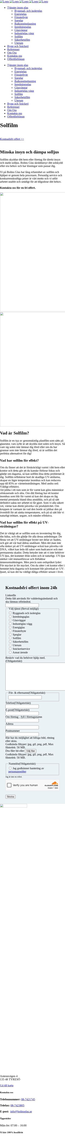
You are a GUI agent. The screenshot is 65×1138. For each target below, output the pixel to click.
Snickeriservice (21, 648)
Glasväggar (19, 620)
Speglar (17, 634)
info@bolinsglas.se (21, 1111)
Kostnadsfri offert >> (12, 139)
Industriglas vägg (22, 623)
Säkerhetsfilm (20, 641)
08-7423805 (17, 1105)
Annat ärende (20, 652)
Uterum (17, 645)
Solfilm (17, 638)
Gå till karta (6, 1085)
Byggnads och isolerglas (26, 613)
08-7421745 (28, 1099)
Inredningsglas (21, 616)
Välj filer (30, 751)
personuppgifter (17, 771)
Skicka (10, 796)
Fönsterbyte (19, 630)
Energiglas (19, 627)
